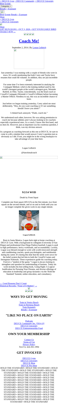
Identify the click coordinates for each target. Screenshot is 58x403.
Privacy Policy (29, 344)
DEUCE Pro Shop (29, 365)
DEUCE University (29, 326)
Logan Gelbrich (39, 47)
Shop (2, 17)
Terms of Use (29, 342)
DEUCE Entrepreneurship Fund (29, 328)
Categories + (6, 6)
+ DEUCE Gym (7, 1)
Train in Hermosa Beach (29, 305)
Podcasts (29, 321)
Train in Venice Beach (29, 302)
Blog (2, 3)
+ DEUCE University (44, 1)
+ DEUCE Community (24, 1)
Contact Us (29, 340)
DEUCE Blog (29, 363)
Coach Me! (29, 40)
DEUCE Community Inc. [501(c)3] (29, 323)
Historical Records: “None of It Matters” (18, 286)
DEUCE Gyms (29, 358)
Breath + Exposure (8, 9)
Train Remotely (29, 307)
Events (8, 3)
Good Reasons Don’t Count (13, 283)
